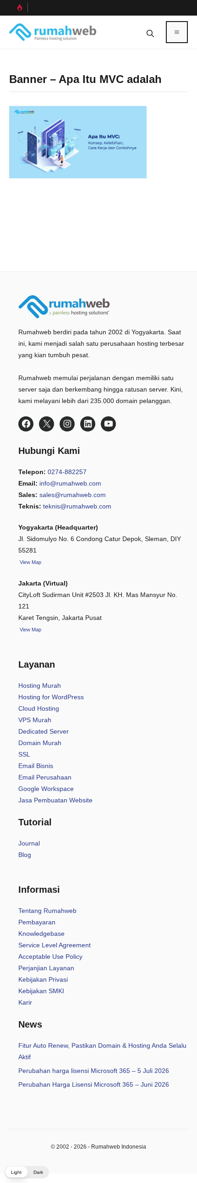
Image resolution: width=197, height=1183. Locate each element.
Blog (24, 854)
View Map (29, 629)
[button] (150, 32)
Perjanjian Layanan (46, 968)
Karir (25, 1002)
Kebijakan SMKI (41, 991)
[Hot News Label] (18, 7)
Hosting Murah (39, 685)
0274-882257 (67, 471)
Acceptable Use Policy (50, 956)
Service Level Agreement (54, 945)
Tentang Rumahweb (47, 910)
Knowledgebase (41, 933)
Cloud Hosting (38, 708)
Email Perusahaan (44, 777)
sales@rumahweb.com (72, 494)
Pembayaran (36, 922)
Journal (29, 843)
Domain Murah (39, 742)
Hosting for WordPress (51, 697)
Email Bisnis (35, 765)
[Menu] (177, 32)
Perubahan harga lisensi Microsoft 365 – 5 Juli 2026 (93, 1070)
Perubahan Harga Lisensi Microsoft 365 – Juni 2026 (93, 1084)
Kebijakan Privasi (43, 979)
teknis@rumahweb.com (77, 506)
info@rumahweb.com (70, 483)
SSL (24, 754)
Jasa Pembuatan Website (55, 800)
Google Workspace (46, 788)
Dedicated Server (43, 731)
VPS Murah (34, 720)
